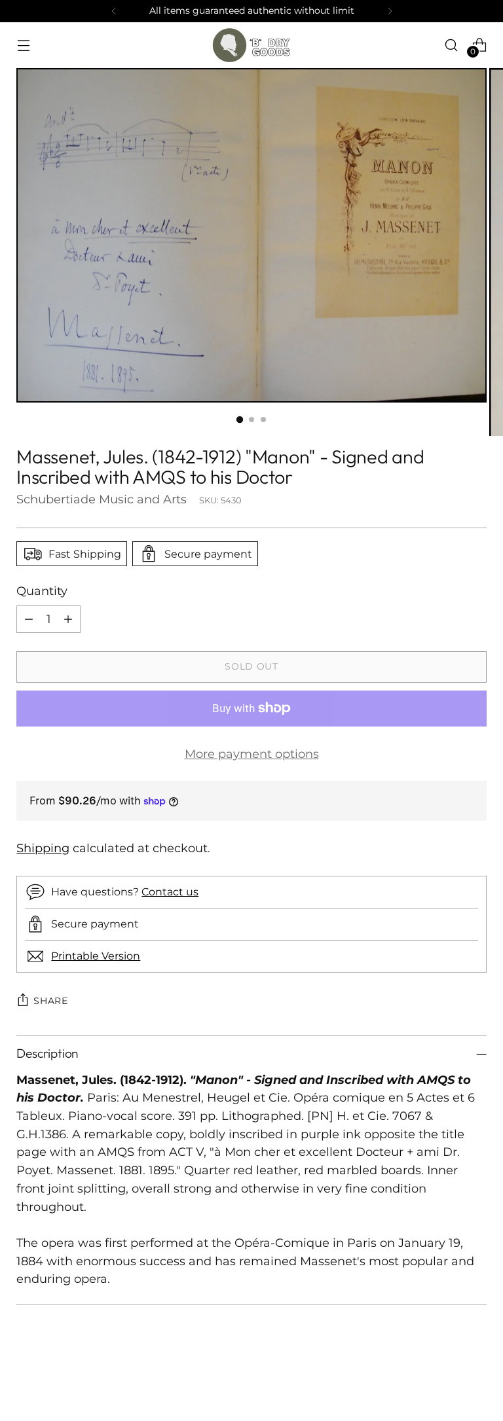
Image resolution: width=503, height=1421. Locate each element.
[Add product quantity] (68, 619)
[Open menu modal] (23, 44)
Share (50, 1001)
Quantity (41, 590)
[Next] (389, 11)
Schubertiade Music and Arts (101, 499)
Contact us (169, 891)
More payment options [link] (252, 753)
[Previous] (114, 11)
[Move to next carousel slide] (475, 1376)
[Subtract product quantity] (29, 619)
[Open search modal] (451, 44)
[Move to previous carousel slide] (445, 1376)
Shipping (42, 847)
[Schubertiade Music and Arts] (251, 45)
